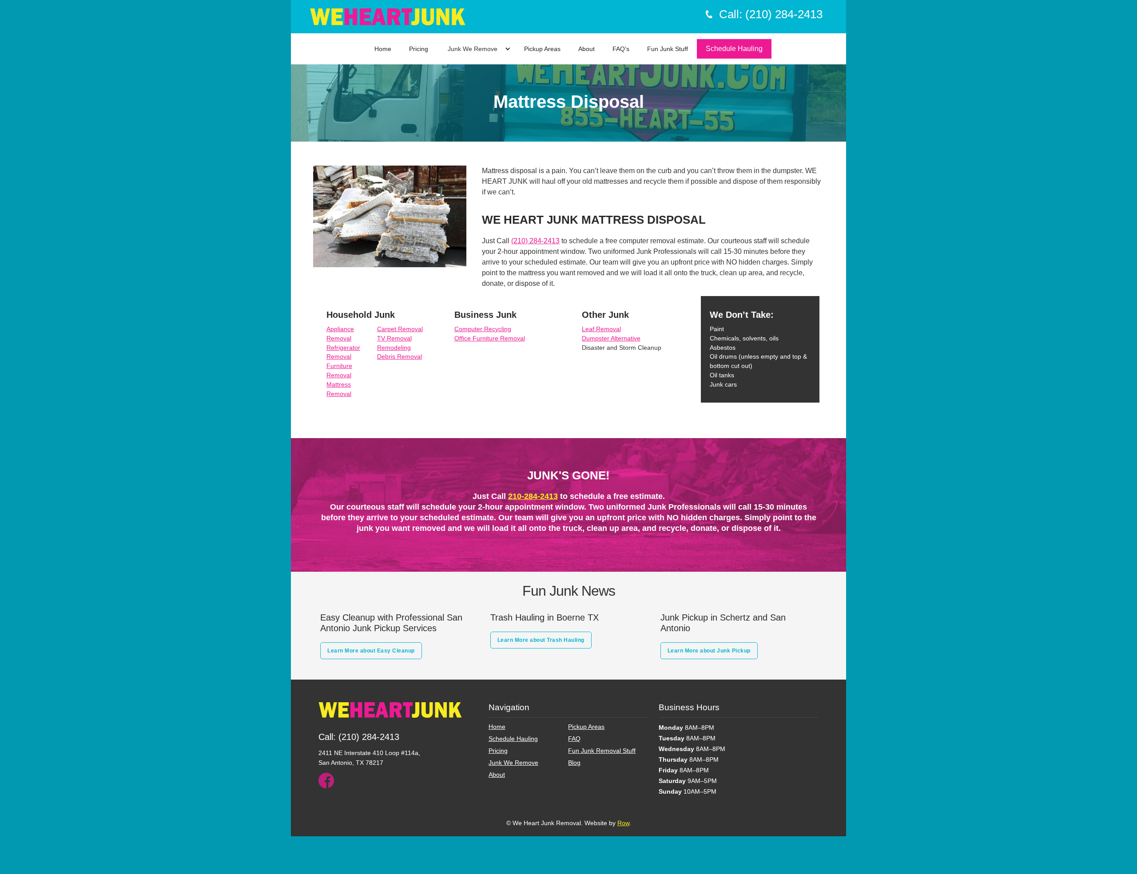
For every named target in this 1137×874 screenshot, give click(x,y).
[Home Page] (387, 16)
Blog (574, 762)
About (586, 48)
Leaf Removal (601, 328)
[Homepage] (390, 714)
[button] (477, 48)
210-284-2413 (533, 496)
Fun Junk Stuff (667, 48)
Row (623, 823)
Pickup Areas (542, 48)
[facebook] (326, 780)
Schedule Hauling (734, 48)
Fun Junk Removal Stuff (602, 750)
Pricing (418, 48)
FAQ (574, 738)
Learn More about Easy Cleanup (371, 651)
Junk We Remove (472, 48)
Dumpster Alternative (611, 338)
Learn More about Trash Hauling (540, 640)
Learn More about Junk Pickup (709, 651)
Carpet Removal (400, 328)
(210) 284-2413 (535, 241)
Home (382, 48)
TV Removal (394, 338)
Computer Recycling (482, 328)
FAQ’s (620, 48)
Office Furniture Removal (489, 338)
